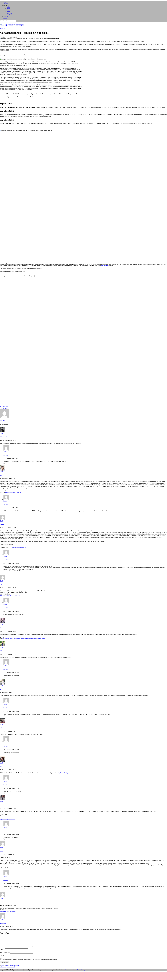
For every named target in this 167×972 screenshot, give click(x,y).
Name (2, 949)
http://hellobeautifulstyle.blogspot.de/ (10, 595)
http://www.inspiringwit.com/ (8, 911)
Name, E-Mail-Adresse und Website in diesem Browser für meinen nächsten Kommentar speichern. (29, 959)
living (8, 8)
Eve (1, 475)
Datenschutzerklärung (79, 970)
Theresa (1, 804)
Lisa (1, 584)
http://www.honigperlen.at (65, 773)
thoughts (5, 16)
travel (8, 11)
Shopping (9, 14)
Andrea (1, 727)
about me (6, 3)
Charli (1, 850)
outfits (8, 7)
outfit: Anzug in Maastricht (7, 967)
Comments (4, 406)
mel (0, 766)
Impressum (68, 970)
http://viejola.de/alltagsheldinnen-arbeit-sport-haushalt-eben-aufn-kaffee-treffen (23, 638)
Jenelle (1, 901)
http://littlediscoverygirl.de (19, 547)
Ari (0, 689)
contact (5, 18)
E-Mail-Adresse (5, 952)
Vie (0, 627)
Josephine (2, 524)
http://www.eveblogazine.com (13, 492)
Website (2, 955)
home (5, 2)
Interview (9, 13)
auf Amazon (104, 265)
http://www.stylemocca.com (7, 819)
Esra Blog (4, 408)
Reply (1, 433)
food (8, 10)
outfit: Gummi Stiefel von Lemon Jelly (11, 965)
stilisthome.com (3, 923)
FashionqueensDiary (4, 436)
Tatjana (1, 650)
